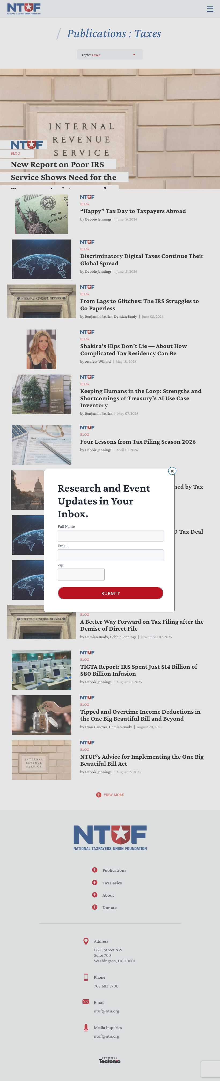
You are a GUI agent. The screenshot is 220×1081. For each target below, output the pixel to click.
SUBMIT (110, 593)
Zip (60, 564)
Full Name (66, 526)
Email (63, 545)
